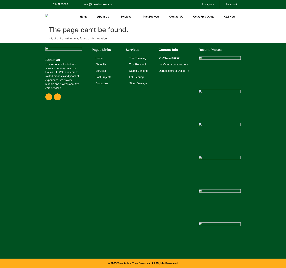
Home (83, 16)
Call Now (229, 16)
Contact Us (176, 16)
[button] (104, 16)
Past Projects (151, 16)
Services (125, 16)
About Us (103, 16)
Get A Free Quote (203, 16)
